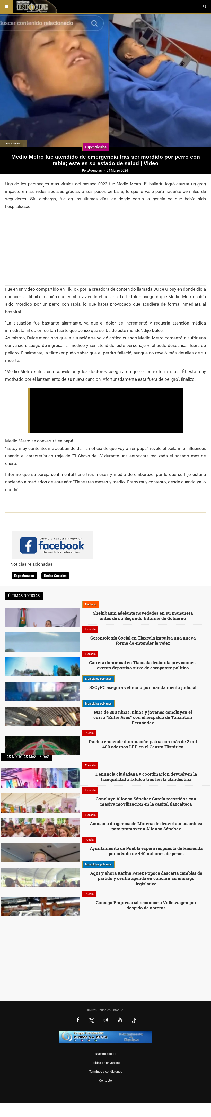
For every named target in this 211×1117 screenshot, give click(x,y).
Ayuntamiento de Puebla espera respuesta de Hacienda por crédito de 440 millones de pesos (146, 850)
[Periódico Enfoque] (36, 6)
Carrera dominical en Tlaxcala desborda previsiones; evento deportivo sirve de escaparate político (143, 665)
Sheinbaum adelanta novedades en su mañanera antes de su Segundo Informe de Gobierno (143, 615)
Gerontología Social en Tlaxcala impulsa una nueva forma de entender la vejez (143, 640)
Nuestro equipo (105, 1054)
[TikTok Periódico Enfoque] (134, 1020)
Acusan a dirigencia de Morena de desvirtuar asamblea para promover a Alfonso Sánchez (146, 826)
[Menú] (6, 6)
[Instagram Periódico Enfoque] (105, 1020)
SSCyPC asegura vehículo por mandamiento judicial (142, 687)
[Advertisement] (105, 249)
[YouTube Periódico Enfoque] (120, 1020)
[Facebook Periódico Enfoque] (78, 1020)
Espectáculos (24, 576)
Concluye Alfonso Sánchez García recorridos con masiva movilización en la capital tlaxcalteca (146, 801)
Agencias (95, 170)
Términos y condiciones (105, 1071)
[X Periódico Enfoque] (91, 1020)
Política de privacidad (106, 1063)
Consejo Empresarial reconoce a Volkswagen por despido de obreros (146, 905)
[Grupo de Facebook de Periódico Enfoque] (52, 540)
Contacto (105, 1080)
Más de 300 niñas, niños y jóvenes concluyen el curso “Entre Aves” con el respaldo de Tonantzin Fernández (142, 717)
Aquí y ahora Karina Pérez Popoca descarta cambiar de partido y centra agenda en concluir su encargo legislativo (146, 878)
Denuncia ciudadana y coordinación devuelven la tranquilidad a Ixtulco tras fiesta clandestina (146, 776)
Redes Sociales (55, 576)
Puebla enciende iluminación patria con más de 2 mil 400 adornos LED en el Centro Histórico (143, 744)
